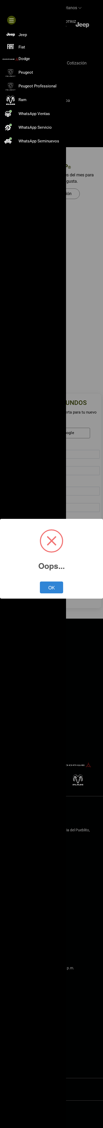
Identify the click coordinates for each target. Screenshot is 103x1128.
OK (51, 587)
